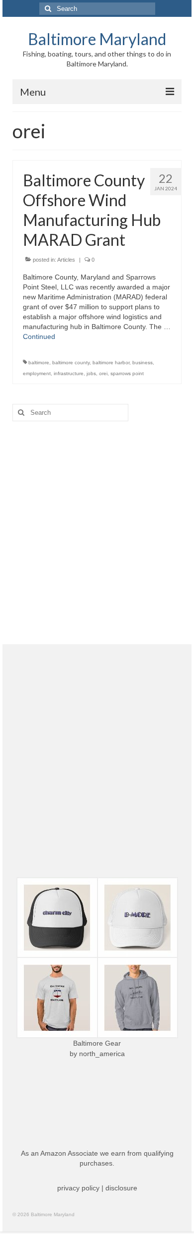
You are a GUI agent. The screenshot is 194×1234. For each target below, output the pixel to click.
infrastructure (69, 373)
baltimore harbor (111, 362)
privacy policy (78, 1188)
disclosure (121, 1188)
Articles (66, 260)
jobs (91, 373)
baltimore (38, 362)
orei (103, 373)
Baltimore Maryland (97, 39)
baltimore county (71, 362)
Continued (39, 336)
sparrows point (127, 373)
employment (37, 373)
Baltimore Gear (97, 1043)
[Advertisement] (97, 532)
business (142, 362)
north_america (102, 1054)
